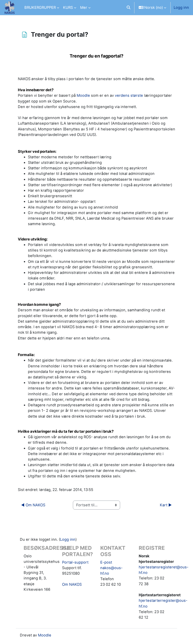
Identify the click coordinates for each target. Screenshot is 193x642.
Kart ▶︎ (166, 505)
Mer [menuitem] (83, 7)
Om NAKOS (72, 584)
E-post (106, 562)
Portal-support (75, 562)
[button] (128, 7)
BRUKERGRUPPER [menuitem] (40, 7)
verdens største (129, 95)
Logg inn (181, 7)
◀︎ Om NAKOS (33, 505)
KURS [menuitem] (68, 7)
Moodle (83, 95)
